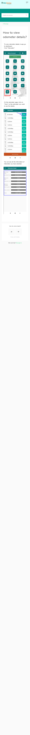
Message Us (19, 243)
